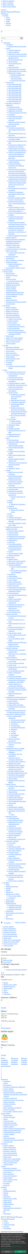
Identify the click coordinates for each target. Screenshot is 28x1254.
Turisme (3, 1166)
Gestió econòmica (8, 1091)
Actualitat (4, 1187)
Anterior (3, 1028)
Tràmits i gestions (8, 1127)
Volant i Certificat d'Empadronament (14, 1128)
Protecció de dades (9, 1110)
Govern (5, 1083)
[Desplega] (12, 923)
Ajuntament (4, 1079)
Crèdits (5, 1221)
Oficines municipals (9, 1117)
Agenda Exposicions (9, 986)
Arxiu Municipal (8, 1142)
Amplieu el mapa (8, 960)
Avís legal (6, 1226)
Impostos (6, 1136)
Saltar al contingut (7, 3)
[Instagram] (4, 14)
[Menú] (1, 41)
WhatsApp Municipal (9, 1191)
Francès (8, 25)
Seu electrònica (7, 1115)
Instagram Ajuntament (14, 1063)
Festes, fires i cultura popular (12, 940)
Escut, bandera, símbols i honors (13, 1111)
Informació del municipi (10, 936)
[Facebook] (10, 12)
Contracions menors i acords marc (13, 1100)
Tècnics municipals (8, 1102)
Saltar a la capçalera (8, 1)
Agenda (5, 983)
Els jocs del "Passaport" (10, 1176)
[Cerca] (21, 38)
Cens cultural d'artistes (10, 934)
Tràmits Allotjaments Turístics (12, 1132)
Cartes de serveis (8, 1121)
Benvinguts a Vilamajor (10, 1168)
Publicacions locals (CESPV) (11, 942)
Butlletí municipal (8, 1204)
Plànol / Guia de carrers (10, 944)
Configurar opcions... (6, 1248)
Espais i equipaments (9, 928)
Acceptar (20, 1251)
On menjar (6, 1183)
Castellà (8, 19)
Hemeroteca (7, 1214)
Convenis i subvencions (10, 1098)
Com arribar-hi (7, 962)
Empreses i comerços (9, 932)
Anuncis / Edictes (8, 1089)
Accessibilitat (7, 1228)
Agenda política (8, 988)
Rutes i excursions (8, 1174)
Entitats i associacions (9, 930)
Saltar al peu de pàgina (9, 6)
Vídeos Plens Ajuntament (4, 1063)
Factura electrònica (9, 1138)
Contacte (3, 10)
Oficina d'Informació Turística (12, 1170)
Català (8, 17)
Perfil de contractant (9, 1104)
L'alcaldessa (6, 1081)
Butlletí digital (7, 1202)
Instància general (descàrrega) (12, 1130)
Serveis (5, 1119)
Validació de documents (10, 1125)
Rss (4, 1212)
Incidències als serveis (9, 1123)
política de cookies (16, 1246)
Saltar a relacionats (8, 5)
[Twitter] (4, 12)
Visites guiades (7, 1178)
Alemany (8, 23)
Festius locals (7, 938)
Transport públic (8, 945)
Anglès (8, 21)
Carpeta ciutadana (8, 1134)
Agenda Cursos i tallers (10, 1198)
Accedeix (3, 1008)
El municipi (7, 923)
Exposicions (6, 1197)
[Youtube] (17, 12)
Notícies (5, 992)
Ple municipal (7, 1085)
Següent (8, 1028)
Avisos (5, 990)
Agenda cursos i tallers (10, 985)
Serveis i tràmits (5, 1113)
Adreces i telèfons (20, 922)
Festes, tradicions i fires (10, 1180)
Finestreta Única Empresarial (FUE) (13, 1140)
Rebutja (7, 1251)
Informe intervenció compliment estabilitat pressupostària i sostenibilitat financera (15, 1094)
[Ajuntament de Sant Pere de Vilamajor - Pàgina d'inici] (10, 34)
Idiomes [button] (5, 16)
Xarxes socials (7, 1200)
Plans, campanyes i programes (12, 1108)
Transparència (7, 1106)
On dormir (6, 1185)
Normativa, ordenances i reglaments (14, 1087)
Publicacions (7, 994)
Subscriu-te (4, 1042)
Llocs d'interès (7, 1181)
